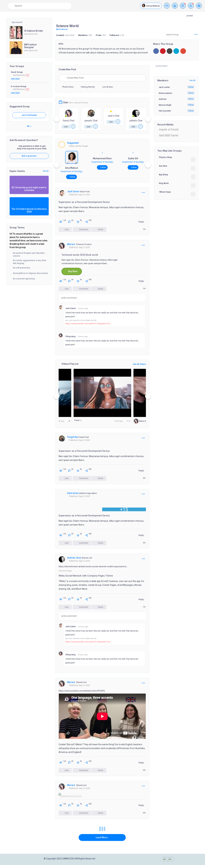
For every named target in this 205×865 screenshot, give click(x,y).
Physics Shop (165, 157)
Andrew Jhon (74, 557)
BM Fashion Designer (30, 46)
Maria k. (71, 244)
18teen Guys (165, 192)
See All (46, 171)
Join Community (29, 115)
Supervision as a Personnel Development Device (84, 202)
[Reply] (139, 328)
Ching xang (70, 336)
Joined (189, 15)
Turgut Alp (72, 437)
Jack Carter (73, 191)
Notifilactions (20, 75)
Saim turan (73, 493)
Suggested (73, 143)
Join (66, 127)
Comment (83, 229)
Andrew (162, 99)
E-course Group (18, 86)
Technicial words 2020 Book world (80, 254)
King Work (164, 183)
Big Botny (163, 174)
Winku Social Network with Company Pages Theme (86, 575)
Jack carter (164, 87)
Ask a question (29, 156)
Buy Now (72, 271)
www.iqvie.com (31, 34)
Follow (72, 177)
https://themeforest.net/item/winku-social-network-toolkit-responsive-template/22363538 (94, 566)
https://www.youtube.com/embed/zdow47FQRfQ (82, 691)
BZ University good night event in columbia (29, 188)
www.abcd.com (31, 50)
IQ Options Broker (33, 31)
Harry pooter (165, 111)
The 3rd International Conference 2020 (29, 210)
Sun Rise (163, 166)
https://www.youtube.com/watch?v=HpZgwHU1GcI (87, 323)
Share (100, 229)
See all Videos (139, 364)
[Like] (143, 328)
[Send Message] (73, 126)
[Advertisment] (176, 70)
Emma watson (165, 93)
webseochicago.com (71, 796)
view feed (15, 78)
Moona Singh (165, 105)
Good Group (17, 72)
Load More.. (102, 837)
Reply (141, 221)
